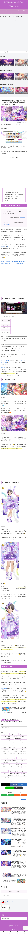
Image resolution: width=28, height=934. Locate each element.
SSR (3, 719)
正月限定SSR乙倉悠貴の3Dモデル (13, 198)
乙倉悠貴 (16, 721)
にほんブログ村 (9, 901)
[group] (7, 62)
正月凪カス (3, 246)
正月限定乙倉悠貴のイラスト (12, 196)
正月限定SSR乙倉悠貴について (11, 192)
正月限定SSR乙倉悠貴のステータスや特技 (15, 194)
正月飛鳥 (9, 246)
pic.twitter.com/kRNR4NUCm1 (10, 219)
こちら (24, 231)
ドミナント (3, 367)
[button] (27, 52)
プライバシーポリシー (20, 927)
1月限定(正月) (8, 719)
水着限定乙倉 (4, 688)
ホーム (7, 927)
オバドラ (23, 360)
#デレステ (22, 217)
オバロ (20, 373)
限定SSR (22, 721)
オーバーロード (19, 350)
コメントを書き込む (14, 891)
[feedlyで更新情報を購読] (7, 795)
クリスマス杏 (4, 362)
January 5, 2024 (6, 224)
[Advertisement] (14, 35)
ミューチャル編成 (5, 360)
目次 (12, 190)
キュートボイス (5, 721)
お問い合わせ (14, 929)
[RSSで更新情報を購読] (20, 795)
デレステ (11, 721)
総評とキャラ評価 (8, 200)
